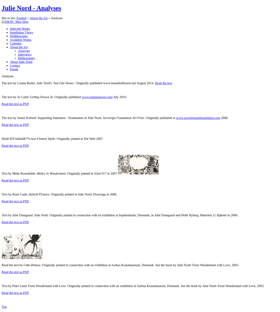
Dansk (14, 69)
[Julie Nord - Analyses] (140, 22)
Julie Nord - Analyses (31, 8)
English (21, 18)
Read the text (163, 83)
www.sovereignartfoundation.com (198, 118)
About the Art (39, 18)
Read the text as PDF (15, 104)
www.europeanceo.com (97, 97)
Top (4, 307)
